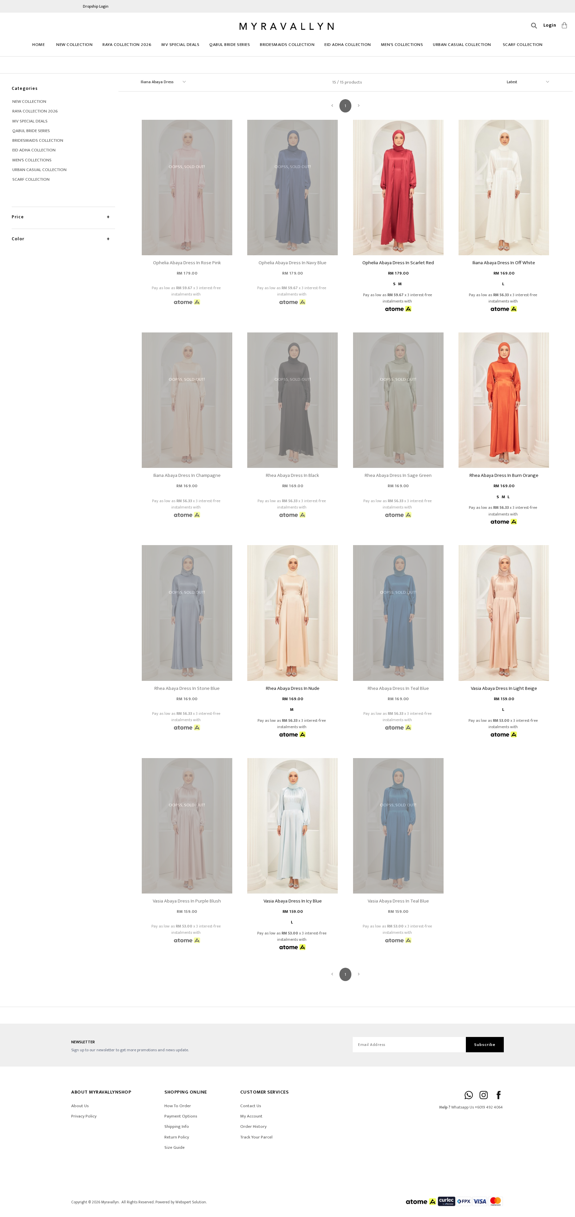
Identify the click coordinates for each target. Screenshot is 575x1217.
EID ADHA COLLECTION (347, 44)
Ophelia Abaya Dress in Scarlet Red (398, 263)
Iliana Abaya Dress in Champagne (187, 475)
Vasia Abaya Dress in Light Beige (504, 688)
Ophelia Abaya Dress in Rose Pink (187, 263)
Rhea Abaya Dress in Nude (292, 688)
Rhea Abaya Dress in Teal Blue (398, 688)
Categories (25, 88)
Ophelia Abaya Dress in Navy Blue (292, 263)
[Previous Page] (332, 106)
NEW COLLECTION (74, 44)
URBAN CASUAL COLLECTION (462, 44)
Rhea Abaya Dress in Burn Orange (504, 475)
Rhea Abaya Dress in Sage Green (398, 475)
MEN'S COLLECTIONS (402, 44)
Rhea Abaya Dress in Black (292, 475)
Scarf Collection (523, 44)
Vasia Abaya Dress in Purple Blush (187, 901)
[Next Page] (359, 106)
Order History (253, 1126)
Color (18, 238)
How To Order (177, 1106)
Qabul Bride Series (229, 44)
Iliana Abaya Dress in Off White (504, 263)
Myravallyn (110, 1202)
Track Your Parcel (256, 1137)
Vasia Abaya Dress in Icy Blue (293, 901)
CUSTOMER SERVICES (264, 1092)
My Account (251, 1116)
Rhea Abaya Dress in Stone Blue (187, 688)
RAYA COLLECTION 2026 (126, 44)
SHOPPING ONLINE (185, 1092)
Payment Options (180, 1116)
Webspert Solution (190, 1202)
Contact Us (250, 1106)
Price (18, 216)
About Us (80, 1106)
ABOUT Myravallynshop (101, 1092)
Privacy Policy (83, 1116)
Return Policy (176, 1137)
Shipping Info (176, 1126)
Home (38, 44)
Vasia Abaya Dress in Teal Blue (398, 901)
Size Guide (174, 1147)
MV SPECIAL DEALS (180, 44)
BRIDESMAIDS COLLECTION (287, 44)
